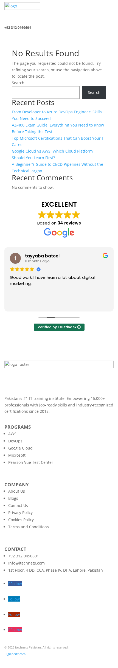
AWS (12, 433)
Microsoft (17, 455)
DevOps (15, 441)
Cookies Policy (21, 519)
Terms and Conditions (28, 526)
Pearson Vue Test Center (30, 462)
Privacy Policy (20, 512)
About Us (16, 491)
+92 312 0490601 (23, 555)
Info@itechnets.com (26, 563)
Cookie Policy (66, 660)
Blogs (13, 498)
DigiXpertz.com (15, 654)
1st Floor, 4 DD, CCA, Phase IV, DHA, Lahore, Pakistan (55, 570)
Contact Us (18, 505)
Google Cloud (20, 448)
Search (18, 82)
